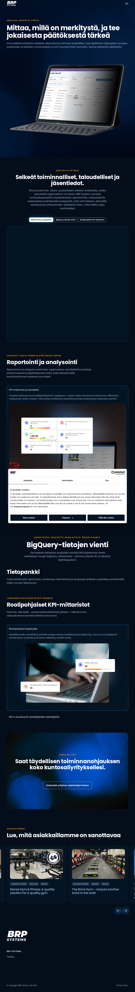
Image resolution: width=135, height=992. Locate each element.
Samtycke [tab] (28, 480)
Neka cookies (29, 518)
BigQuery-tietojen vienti (65, 219)
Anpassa (66, 518)
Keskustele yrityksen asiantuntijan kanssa (67, 785)
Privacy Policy (122, 985)
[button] (126, 3)
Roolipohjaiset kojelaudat (23, 628)
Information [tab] (67, 480)
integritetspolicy (22, 506)
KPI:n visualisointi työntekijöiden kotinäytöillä (34, 716)
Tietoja (10, 956)
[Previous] (118, 910)
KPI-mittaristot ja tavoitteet (24, 389)
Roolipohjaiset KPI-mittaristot (92, 219)
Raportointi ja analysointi (41, 219)
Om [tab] (107, 480)
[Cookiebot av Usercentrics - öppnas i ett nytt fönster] (113, 473)
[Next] (125, 910)
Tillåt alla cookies (106, 518)
